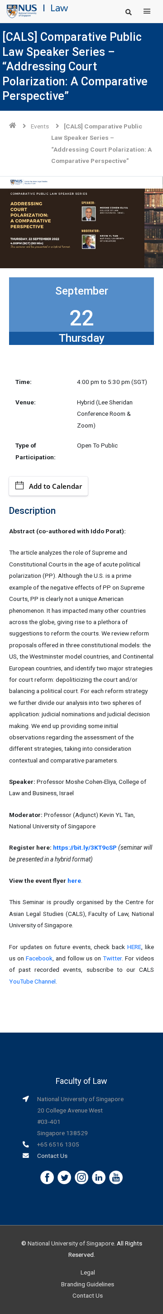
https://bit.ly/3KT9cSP (85, 847)
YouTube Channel (32, 981)
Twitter (112, 958)
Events (40, 126)
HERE (134, 946)
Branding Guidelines (87, 1284)
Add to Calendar (55, 486)
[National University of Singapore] (22, 11)
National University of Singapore (71, 1243)
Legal (88, 1272)
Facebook (39, 958)
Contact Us (52, 1155)
